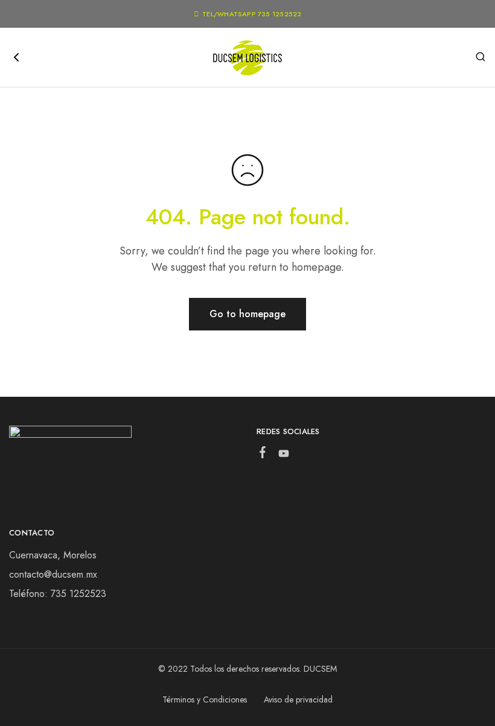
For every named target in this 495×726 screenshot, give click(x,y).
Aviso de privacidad (298, 699)
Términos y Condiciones (204, 699)
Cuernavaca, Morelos (53, 555)
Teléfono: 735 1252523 (57, 594)
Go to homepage (247, 314)
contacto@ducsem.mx (53, 574)
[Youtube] (284, 456)
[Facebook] (262, 455)
